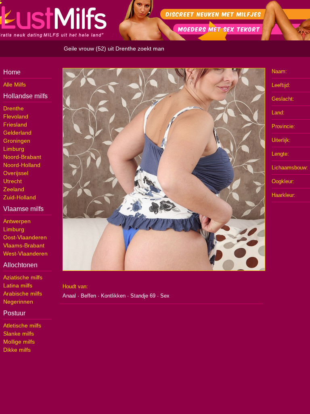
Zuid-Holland (19, 197)
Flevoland (15, 116)
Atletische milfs (22, 325)
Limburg (13, 149)
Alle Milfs (14, 84)
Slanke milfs (18, 333)
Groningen (16, 140)
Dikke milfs (17, 349)
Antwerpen (17, 221)
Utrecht (12, 181)
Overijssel (15, 173)
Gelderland (17, 132)
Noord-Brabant (22, 157)
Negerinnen (18, 301)
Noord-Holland (21, 165)
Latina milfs (17, 285)
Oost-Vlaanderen (25, 237)
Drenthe (13, 108)
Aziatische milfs (22, 277)
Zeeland (13, 189)
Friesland (15, 124)
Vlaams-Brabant (23, 245)
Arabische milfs (22, 293)
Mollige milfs (19, 341)
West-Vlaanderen (25, 253)
